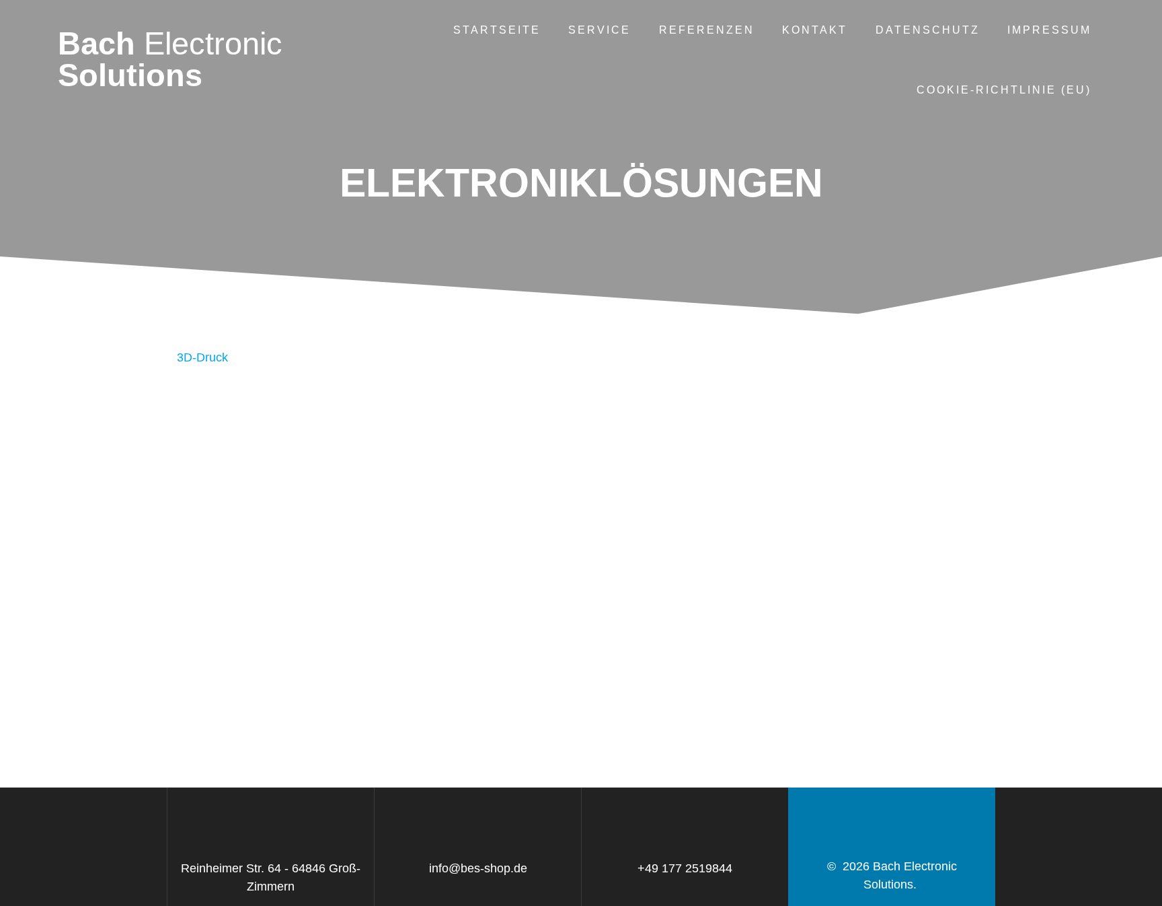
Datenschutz (928, 30)
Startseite (497, 30)
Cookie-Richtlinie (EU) (1004, 89)
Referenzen (706, 30)
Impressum (1049, 30)
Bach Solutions (170, 60)
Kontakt (814, 30)
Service (599, 30)
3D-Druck (202, 357)
